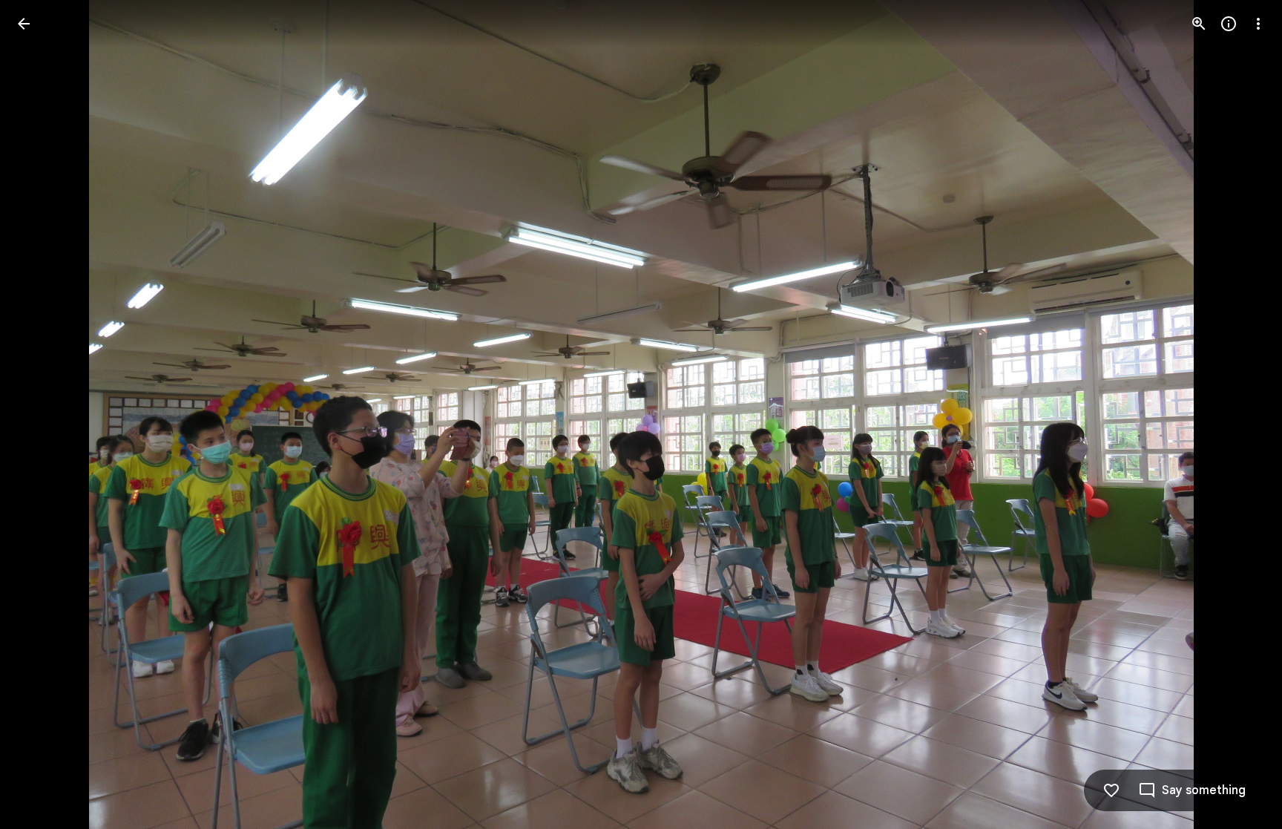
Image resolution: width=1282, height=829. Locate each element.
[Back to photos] (24, 24)
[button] (41, 415)
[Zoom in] (1199, 24)
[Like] (1111, 790)
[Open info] (1228, 24)
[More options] (1258, 24)
